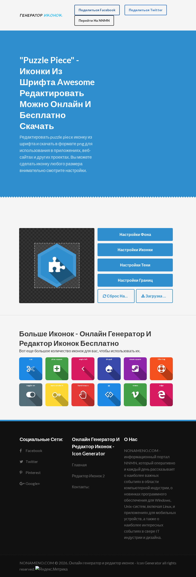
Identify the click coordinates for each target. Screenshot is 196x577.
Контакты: (80, 486)
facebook (34, 450)
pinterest (33, 472)
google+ (33, 483)
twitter (32, 461)
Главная (79, 465)
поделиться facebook (97, 10)
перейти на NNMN (94, 20)
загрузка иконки (159, 296)
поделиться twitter (146, 10)
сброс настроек (120, 296)
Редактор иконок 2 (88, 475)
